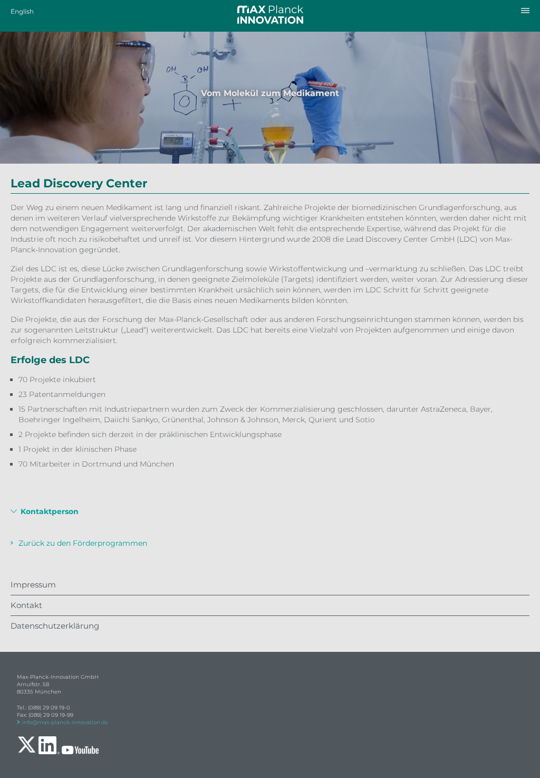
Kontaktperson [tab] (48, 511)
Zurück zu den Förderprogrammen (82, 543)
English (22, 11)
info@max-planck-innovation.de (65, 722)
